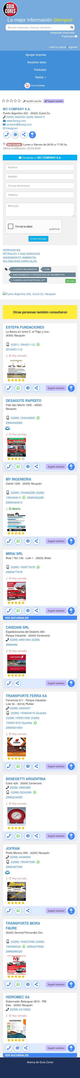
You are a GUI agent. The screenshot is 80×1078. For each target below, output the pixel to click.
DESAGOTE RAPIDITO (23, 400)
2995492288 (35, 497)
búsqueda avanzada (62, 32)
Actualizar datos (36, 62)
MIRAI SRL (14, 553)
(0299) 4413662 (20, 1009)
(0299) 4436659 (20, 857)
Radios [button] (39, 77)
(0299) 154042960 (23, 418)
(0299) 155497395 (23, 862)
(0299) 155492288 (23, 492)
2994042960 (14, 422)
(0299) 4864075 (35, 117)
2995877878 (14, 572)
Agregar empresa (35, 54)
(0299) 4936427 (20, 708)
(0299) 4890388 (20, 787)
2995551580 (14, 727)
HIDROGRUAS (11, 250)
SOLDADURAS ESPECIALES (20, 261)
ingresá (72, 47)
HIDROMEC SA (18, 997)
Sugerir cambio (55, 101)
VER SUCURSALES (16, 618)
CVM (47, 269)
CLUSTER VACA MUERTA (25, 269)
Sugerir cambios (56, 388)
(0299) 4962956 (15, 117)
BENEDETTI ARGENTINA (26, 778)
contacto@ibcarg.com (19, 124)
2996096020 (14, 951)
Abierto (15, 508)
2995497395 (14, 867)
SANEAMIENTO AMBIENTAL (20, 257)
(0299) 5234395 (21, 792)
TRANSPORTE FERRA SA (26, 695)
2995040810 (14, 502)
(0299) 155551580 (18, 718)
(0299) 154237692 (23, 941)
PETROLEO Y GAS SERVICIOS (21, 254)
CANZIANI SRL (17, 627)
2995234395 (14, 797)
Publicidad (68, 36)
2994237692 (35, 946)
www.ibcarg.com (16, 120)
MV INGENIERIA (18, 479)
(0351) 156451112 (23, 344)
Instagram (12, 128)
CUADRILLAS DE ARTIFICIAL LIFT (29, 280)
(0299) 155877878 (23, 567)
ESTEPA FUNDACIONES (25, 327)
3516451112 (14, 349)
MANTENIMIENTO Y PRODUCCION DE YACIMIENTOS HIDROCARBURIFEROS (38, 275)
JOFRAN (13, 848)
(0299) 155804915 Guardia (28, 713)
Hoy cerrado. (19, 355)
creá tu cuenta (57, 47)
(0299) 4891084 (20, 639)
